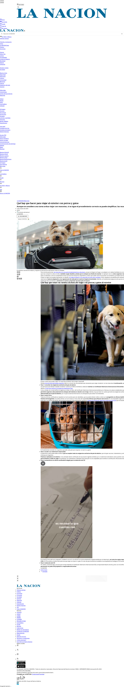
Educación (3, 76)
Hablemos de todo (5, 85)
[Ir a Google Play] (21, 664)
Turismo (2, 111)
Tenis (1, 102)
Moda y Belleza (4, 121)
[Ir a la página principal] (62, 17)
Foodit (3, 24)
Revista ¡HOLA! (4, 154)
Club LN (4, 26)
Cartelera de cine (4, 128)
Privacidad (41, 674)
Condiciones (35, 674)
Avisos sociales (4, 140)
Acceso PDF (3, 135)
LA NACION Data (4, 45)
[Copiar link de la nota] (18, 277)
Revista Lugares (4, 156)
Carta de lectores (4, 142)
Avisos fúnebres (4, 138)
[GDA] (21, 679)
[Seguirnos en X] (18, 650)
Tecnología (3, 113)
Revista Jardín (3, 161)
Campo (2, 56)
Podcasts (2, 119)
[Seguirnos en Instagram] (18, 654)
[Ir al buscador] (18, 7)
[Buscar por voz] (121, 33)
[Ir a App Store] (21, 667)
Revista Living (3, 157)
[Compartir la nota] (18, 274)
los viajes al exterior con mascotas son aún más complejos (85, 277)
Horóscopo (3, 114)
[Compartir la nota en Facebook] (18, 279)
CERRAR (2, 1)
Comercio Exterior (5, 59)
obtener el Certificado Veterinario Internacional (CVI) (101, 400)
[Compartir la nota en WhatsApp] (19, 274)
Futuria (2, 52)
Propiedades (3, 57)
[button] (62, 111)
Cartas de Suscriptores (6, 94)
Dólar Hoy (2, 54)
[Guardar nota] (18, 272)
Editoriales (3, 90)
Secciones (4, 22)
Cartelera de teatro (5, 130)
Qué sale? (2, 126)
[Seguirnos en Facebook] (18, 645)
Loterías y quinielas (5, 118)
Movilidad (2, 61)
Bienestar (2, 81)
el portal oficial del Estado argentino (54, 383)
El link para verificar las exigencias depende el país (59, 388)
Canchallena (3, 104)
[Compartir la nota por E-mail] (21, 279)
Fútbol (1, 99)
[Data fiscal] (18, 684)
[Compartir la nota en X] (19, 279)
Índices (2, 62)
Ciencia (2, 83)
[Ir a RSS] (18, 659)
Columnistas (3, 92)
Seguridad (3, 75)
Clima (1, 43)
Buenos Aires (3, 73)
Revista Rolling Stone (5, 159)
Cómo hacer (44, 570)
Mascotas (26, 201)
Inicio (3, 20)
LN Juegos (2, 109)
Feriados (2, 116)
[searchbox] (61, 34)
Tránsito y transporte (5, 42)
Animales (44, 571)
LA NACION (20, 201)
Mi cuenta (4, 28)
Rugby (1, 100)
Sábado (2, 145)
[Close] (18, 576)
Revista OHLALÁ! (4, 152)
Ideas (1, 147)
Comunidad (3, 80)
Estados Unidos (4, 68)
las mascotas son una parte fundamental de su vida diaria (69, 272)
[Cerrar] (24, 31)
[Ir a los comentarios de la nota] (19, 272)
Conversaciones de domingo (8, 144)
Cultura (2, 78)
